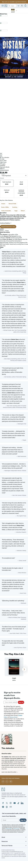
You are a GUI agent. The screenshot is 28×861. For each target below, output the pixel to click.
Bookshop (14, 207)
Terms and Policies (7, 845)
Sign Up (21, 702)
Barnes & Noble (12, 203)
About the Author (5, 232)
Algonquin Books (4, 167)
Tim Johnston (5, 157)
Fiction (2, 230)
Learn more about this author (9, 772)
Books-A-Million (5, 207)
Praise (1, 247)
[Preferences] (18, 5)
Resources (5, 841)
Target (15, 210)
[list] (14, 95)
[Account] (22, 5)
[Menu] (3, 5)
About (3, 837)
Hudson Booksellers (6, 210)
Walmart (23, 210)
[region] (14, 669)
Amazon (3, 203)
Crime (7, 230)
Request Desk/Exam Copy (8, 226)
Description (3, 212)
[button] (16, 10)
